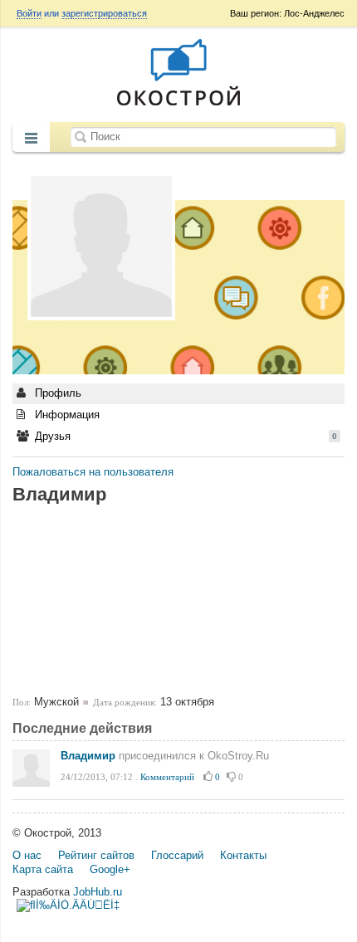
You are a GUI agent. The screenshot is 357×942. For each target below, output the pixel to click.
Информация (66, 414)
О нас (27, 855)
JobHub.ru (97, 892)
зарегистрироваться (104, 13)
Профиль (56, 393)
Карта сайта (42, 869)
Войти (29, 13)
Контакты (243, 855)
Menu (31, 138)
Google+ (110, 869)
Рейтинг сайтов (96, 855)
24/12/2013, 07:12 (97, 777)
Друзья (184, 436)
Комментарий (167, 777)
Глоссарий (177, 855)
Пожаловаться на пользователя (93, 472)
